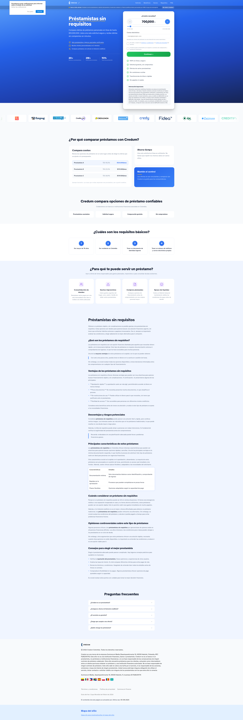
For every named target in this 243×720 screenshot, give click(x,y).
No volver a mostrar (168, 7)
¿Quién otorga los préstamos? (100, 628)
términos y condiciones (147, 42)
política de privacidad (161, 42)
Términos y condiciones (89, 689)
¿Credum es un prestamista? (100, 603)
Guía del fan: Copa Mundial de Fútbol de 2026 (97, 695)
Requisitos (164, 3)
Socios (155, 3)
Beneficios (147, 3)
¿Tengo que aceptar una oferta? (101, 621)
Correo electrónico (133, 33)
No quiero (30, 11)
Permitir (39, 11)
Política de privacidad (107, 689)
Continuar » (148, 54)
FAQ (171, 3)
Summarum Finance (124, 689)
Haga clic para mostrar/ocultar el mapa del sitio (97, 715)
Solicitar (138, 3)
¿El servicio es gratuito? (98, 615)
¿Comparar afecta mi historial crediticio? (104, 609)
